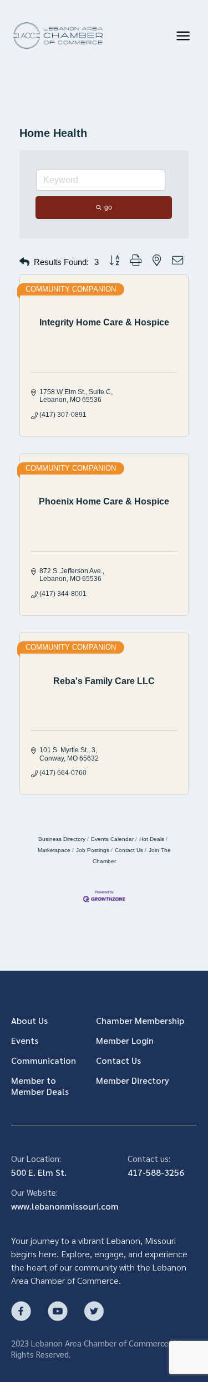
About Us (29, 1020)
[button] (183, 35)
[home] (57, 35)
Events (24, 1040)
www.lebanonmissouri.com (65, 1206)
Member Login (125, 1040)
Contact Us (129, 850)
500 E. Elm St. (39, 1172)
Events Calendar (112, 839)
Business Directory (61, 839)
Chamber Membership (140, 1020)
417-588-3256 (156, 1172)
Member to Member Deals (40, 1086)
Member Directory (132, 1080)
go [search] (108, 207)
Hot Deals (151, 839)
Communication (43, 1060)
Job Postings (92, 850)
